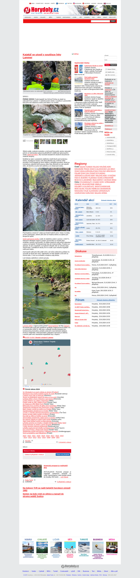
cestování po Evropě (109, 83)
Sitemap (105, 575)
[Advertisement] (70, 37)
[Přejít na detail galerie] (47, 133)
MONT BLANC (80, 188)
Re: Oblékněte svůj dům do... (82, 326)
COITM (77, 236)
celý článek (64, 477)
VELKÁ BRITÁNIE (88, 184)
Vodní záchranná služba (31, 239)
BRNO (114, 180)
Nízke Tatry (62, 423)
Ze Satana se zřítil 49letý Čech (33, 404)
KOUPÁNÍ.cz (110, 140)
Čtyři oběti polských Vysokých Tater (91, 77)
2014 (25, 437)
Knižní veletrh (79, 244)
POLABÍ (77, 173)
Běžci (50, 17)
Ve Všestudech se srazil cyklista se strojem (37, 392)
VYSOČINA (112, 175)
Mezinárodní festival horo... (82, 310)
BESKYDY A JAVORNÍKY (83, 180)
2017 (52, 436)
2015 (62, 436)
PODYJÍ (77, 177)
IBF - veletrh (79, 212)
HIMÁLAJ (98, 184)
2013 (30, 437)
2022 (29, 436)
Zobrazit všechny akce (108, 200)
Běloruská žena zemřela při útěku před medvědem (40, 406)
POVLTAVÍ (102, 171)
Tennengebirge (53, 326)
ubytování (108, 89)
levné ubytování (110, 101)
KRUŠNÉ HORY (105, 167)
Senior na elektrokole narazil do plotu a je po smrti (39, 397)
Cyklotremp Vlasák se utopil (93, 65)
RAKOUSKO (79, 191)
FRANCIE (78, 184)
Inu (75, 287)
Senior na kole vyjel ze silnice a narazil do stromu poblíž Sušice (43, 495)
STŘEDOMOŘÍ (110, 182)
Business (87, 17)
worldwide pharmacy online (82, 278)
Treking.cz (108, 129)
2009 (48, 437)
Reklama (74, 575)
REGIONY (47, 3)
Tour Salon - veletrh (78, 240)
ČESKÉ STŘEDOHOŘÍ (105, 177)
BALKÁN (98, 193)
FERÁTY (53, 3)
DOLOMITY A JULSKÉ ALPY (84, 186)
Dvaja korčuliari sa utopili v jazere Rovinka (37, 424)
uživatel (106, 55)
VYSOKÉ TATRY (40, 3)
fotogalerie (29, 140)
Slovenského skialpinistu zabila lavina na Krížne (39, 418)
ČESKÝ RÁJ (85, 173)
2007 (58, 437)
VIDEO (33, 3)
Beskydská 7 (78, 304)
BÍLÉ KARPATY (98, 180)
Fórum (80, 299)
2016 (57, 436)
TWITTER (69, 3)
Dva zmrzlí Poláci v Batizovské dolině (35, 430)
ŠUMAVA (89, 167)
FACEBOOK (61, 3)
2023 (24, 436)
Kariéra (79, 575)
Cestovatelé (66, 17)
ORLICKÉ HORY (101, 175)
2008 (53, 437)
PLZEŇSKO (93, 177)
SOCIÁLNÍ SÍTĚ (111, 137)
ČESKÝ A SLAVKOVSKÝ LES (100, 169)
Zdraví (105, 17)
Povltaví (55, 392)
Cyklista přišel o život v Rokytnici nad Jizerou (38, 399)
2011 (39, 437)
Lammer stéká (27, 326)
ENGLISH (108, 3)
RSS (100, 575)
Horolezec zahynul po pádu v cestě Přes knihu (93, 123)
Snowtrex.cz (109, 125)
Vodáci (36, 17)
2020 (38, 436)
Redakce (68, 575)
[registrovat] (113, 65)
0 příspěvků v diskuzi (65, 442)
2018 (48, 436)
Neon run (77, 316)
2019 (43, 436)
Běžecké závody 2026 (81, 319)
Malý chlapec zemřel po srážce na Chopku (37, 409)
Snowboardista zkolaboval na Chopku (35, 411)
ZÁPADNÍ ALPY (104, 191)
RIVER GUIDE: (39, 337)
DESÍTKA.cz (110, 149)
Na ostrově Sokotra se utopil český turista (37, 419)
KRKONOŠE (79, 169)
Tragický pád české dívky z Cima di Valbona (93, 110)
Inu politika (78, 291)
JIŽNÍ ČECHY (111, 171)
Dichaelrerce (78, 256)
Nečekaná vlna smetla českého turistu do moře (38, 394)
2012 (34, 437)
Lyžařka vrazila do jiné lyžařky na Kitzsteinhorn (38, 428)
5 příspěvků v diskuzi (64, 482)
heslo (105, 59)
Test (93, 17)
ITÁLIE (86, 191)
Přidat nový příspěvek (62, 454)
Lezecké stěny (111, 154)
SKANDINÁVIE (105, 188)
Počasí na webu (111, 151)
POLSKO (88, 188)
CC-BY (25, 575)
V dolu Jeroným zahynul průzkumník (35, 426)
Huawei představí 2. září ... (82, 313)
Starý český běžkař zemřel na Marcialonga (37, 421)
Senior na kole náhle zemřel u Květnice (36, 414)
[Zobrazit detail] (36, 143)
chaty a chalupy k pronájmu (111, 97)
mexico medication (80, 261)
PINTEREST (87, 3)
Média (99, 17)
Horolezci (28, 17)
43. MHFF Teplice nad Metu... (82, 307)
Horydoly (27, 440)
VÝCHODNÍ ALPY (86, 182)
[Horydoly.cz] (43, 10)
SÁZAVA (83, 167)
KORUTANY (90, 193)
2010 (44, 437)
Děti (81, 17)
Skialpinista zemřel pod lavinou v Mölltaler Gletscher (40, 431)
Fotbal (76, 322)
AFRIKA (104, 193)
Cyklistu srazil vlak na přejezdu (33, 395)
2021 (34, 436)
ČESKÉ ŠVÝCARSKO (97, 173)
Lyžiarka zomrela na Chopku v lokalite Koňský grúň (40, 423)
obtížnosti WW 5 (32, 154)
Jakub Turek (50, 575)
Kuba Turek (29, 480)
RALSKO (96, 167)
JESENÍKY (84, 177)
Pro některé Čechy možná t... (82, 265)
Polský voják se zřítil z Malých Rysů (35, 402)
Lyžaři (74, 17)
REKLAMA (100, 3)
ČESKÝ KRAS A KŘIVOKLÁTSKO (86, 171)
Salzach (66, 326)
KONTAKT (93, 3)
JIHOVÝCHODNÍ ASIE (102, 186)
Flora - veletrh (79, 232)
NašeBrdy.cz (110, 143)
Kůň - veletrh (79, 219)
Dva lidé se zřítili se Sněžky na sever (35, 416)
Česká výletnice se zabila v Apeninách (36, 400)
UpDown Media (94, 575)
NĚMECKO (96, 188)
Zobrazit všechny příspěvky (106, 300)
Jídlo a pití (112, 17)
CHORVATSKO (80, 193)
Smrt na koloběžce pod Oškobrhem (34, 433)
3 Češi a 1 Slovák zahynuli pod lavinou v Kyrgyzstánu (41, 412)
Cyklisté (42, 17)
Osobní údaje (85, 575)
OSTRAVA (107, 180)
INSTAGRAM (78, 3)
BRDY (113, 169)
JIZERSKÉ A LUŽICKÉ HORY (85, 175)
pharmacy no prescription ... (82, 273)
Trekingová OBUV (111, 146)
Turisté (58, 17)
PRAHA (86, 169)
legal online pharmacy (81, 269)
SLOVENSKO (93, 191)
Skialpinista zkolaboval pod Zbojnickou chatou (38, 407)
